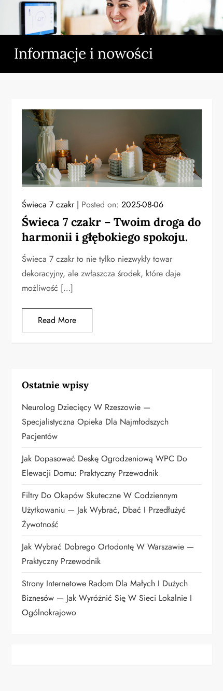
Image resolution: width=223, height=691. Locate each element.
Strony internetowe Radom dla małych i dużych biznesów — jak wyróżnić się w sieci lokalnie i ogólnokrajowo (107, 597)
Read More (57, 320)
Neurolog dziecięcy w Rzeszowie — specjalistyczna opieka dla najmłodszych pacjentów (95, 421)
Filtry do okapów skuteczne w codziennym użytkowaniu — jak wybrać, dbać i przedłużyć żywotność (104, 509)
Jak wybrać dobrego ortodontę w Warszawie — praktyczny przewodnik (108, 554)
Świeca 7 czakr (48, 204)
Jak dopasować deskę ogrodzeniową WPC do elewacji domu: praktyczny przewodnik (104, 466)
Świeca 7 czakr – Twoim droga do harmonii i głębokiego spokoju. (111, 229)
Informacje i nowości (83, 53)
